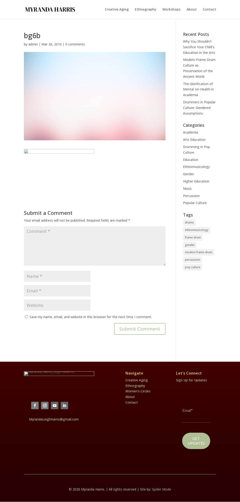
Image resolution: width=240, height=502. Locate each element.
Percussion (191, 195)
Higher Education (196, 181)
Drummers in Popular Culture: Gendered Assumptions (199, 107)
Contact (209, 9)
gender (190, 245)
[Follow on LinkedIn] (64, 405)
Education (190, 159)
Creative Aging (117, 9)
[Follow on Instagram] (45, 405)
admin (33, 44)
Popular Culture (195, 203)
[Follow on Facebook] (35, 405)
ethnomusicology (196, 230)
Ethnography (145, 9)
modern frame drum (198, 252)
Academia (190, 132)
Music (187, 188)
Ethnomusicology (196, 166)
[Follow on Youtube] (54, 405)
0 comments (75, 44)
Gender (188, 174)
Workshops (171, 9)
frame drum (193, 237)
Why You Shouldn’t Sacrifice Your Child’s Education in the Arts (199, 47)
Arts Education (194, 139)
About (192, 9)
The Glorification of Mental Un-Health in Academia (198, 89)
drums (189, 222)
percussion (192, 260)
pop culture (192, 267)
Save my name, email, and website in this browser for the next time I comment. (91, 317)
